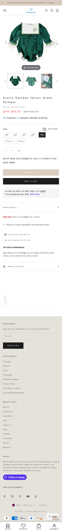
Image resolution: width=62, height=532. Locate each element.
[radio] (6, 134)
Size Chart (7, 416)
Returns (6, 366)
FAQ (4, 420)
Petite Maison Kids (14, 107)
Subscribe (13, 345)
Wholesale (7, 375)
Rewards (7, 447)
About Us (7, 425)
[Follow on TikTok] (35, 496)
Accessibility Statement (13, 393)
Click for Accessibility (12, 487)
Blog (5, 429)
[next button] (56, 81)
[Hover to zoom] (31, 43)
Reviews (6, 434)
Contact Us (8, 412)
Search (6, 407)
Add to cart (31, 172)
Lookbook (7, 438)
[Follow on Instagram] (12, 496)
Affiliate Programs (11, 379)
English (43, 505)
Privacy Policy (9, 384)
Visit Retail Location (12, 388)
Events (6, 443)
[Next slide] (56, 42)
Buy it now (31, 181)
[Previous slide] (6, 42)
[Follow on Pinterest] (20, 496)
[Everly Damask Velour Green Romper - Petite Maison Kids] (15, 81)
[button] (31, 297)
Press (5, 370)
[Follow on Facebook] (4, 496)
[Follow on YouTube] (27, 496)
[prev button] (5, 81)
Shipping (7, 362)
